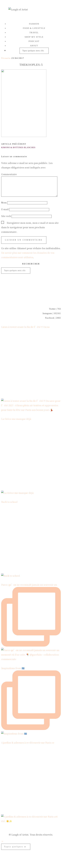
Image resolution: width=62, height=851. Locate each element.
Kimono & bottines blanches (18, 146)
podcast (34, 41)
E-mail (5, 209)
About (34, 46)
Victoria (6, 58)
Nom (4, 202)
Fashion (34, 24)
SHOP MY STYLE (34, 37)
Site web (6, 216)
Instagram (52, 313)
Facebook (53, 318)
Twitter (55, 309)
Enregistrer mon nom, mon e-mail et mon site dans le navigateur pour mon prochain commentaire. (30, 227)
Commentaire (10, 174)
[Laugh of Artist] (31, 10)
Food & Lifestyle (34, 28)
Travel (34, 32)
